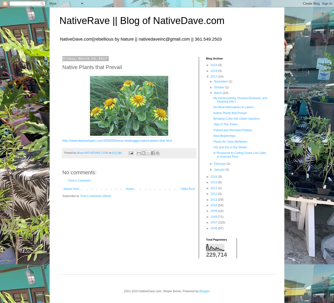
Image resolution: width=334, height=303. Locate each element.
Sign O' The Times (225, 124)
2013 (214, 188)
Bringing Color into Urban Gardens (236, 118)
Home (130, 189)
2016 (214, 176)
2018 (214, 71)
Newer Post (71, 189)
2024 (214, 65)
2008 (214, 217)
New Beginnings (224, 136)
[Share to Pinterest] (157, 153)
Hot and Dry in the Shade (230, 147)
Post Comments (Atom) (95, 196)
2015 (214, 182)
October (219, 87)
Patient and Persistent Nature (232, 130)
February (220, 163)
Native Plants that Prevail (230, 113)
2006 (214, 228)
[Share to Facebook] (152, 153)
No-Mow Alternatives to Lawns (233, 107)
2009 (214, 211)
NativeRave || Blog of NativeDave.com (141, 20)
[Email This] (138, 153)
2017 (214, 76)
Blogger (204, 291)
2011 (214, 199)
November (221, 81)
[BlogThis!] (143, 153)
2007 (214, 222)
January (219, 169)
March (218, 93)
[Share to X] (148, 153)
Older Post (188, 189)
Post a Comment (79, 180)
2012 (214, 194)
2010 (214, 205)
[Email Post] (131, 152)
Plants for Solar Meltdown (230, 141)
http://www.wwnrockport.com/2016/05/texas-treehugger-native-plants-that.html (117, 140)
